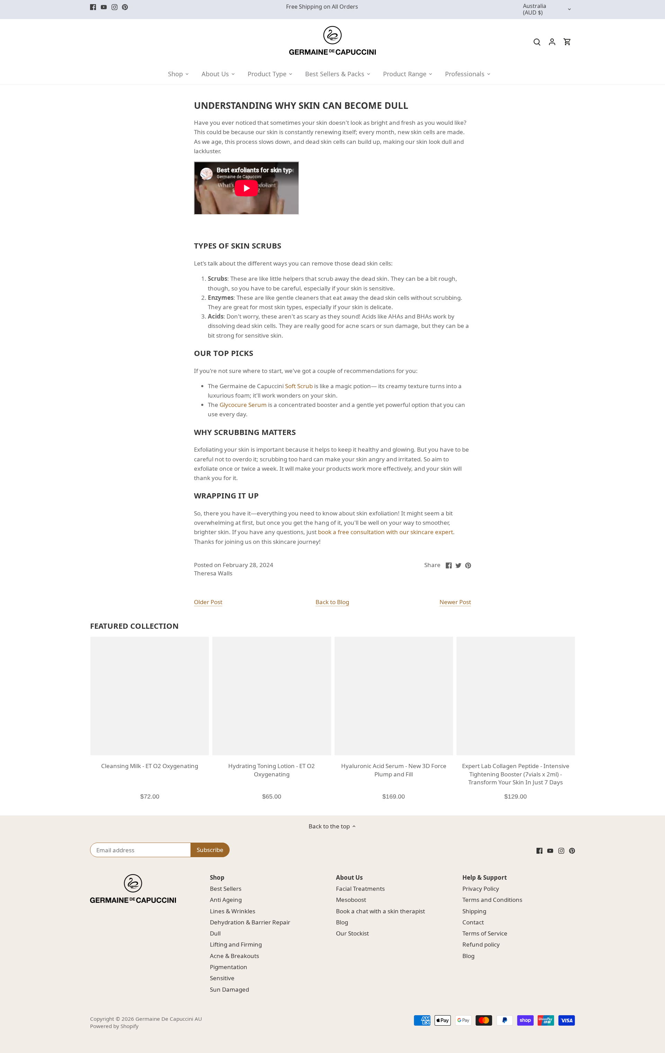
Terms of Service (484, 933)
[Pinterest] (125, 7)
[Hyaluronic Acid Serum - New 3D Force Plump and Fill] (394, 696)
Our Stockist (352, 933)
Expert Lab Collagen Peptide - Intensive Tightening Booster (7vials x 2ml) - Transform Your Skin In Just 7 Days (515, 774)
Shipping (474, 911)
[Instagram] (114, 7)
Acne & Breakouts (234, 956)
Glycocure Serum (243, 405)
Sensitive (222, 978)
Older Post (208, 602)
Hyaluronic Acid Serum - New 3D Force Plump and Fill (393, 770)
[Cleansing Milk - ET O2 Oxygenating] (149, 696)
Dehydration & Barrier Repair (250, 922)
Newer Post (455, 602)
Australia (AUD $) (534, 9)
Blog (342, 922)
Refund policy (481, 944)
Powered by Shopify (114, 1025)
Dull (215, 933)
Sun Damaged (229, 989)
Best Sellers (225, 889)
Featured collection (134, 625)
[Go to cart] (567, 41)
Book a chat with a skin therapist (380, 911)
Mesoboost (351, 900)
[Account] (552, 41)
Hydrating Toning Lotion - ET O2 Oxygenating (271, 770)
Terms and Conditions (492, 900)
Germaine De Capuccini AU (168, 1018)
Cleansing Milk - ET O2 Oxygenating (149, 766)
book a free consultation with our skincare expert (385, 532)
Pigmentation (228, 967)
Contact (473, 922)
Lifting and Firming (236, 944)
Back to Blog (332, 602)
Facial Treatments (360, 889)
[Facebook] (93, 7)
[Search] (536, 41)
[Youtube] (104, 7)
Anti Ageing (226, 900)
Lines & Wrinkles (232, 911)
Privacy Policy (480, 889)
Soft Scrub (299, 386)
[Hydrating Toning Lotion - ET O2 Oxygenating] (271, 696)
